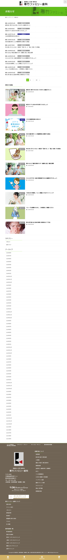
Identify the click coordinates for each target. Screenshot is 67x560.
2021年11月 (9, 421)
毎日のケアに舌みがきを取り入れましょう (16, 30)
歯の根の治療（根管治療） (41, 457)
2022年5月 (8, 403)
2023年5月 (8, 368)
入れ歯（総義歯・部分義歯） (42, 477)
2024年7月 (8, 326)
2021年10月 (9, 424)
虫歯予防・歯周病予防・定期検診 (43, 468)
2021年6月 (8, 435)
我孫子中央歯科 (9, 534)
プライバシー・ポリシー (22, 444)
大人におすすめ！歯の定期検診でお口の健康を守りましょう (20, 58)
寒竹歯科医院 (9, 531)
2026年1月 (8, 273)
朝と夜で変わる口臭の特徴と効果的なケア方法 (17, 74)
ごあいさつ (8, 510)
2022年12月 (9, 382)
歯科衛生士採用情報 (11, 445)
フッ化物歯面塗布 (40, 474)
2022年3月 (8, 409)
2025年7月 (8, 291)
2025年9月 (8, 285)
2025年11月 (9, 279)
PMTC (37, 471)
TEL (59, 558)
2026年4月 (8, 264)
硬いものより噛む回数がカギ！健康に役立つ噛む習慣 (19, 52)
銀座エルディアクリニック (12, 545)
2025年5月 (8, 297)
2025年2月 (8, 306)
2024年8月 (8, 323)
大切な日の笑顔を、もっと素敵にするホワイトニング (19, 63)
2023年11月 (9, 350)
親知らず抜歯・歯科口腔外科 (42, 462)
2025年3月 (8, 303)
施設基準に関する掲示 (11, 518)
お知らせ (24, 34)
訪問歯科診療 (39, 491)
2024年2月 (8, 341)
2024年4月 (8, 335)
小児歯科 (38, 460)
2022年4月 (8, 406)
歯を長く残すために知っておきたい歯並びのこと (17, 25)
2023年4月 (8, 371)
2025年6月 (8, 294)
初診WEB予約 (41, 558)
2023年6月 (8, 365)
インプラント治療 (40, 479)
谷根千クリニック (10, 548)
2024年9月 (8, 320)
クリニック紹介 (9, 507)
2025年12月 (9, 276)
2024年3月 (8, 338)
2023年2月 (8, 376)
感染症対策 (8, 513)
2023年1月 (8, 379)
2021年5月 (8, 438)
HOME (8, 558)
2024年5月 (8, 332)
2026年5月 (8, 261)
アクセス (8, 521)
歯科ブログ (23, 23)
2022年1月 (8, 415)
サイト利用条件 (10, 444)
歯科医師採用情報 (48, 444)
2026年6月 (8, 258)
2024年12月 (9, 311)
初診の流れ (8, 504)
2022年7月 (8, 397)
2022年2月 (8, 412)
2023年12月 (9, 347)
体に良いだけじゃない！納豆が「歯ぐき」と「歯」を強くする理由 (22, 47)
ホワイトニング (39, 485)
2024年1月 (8, 344)
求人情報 (8, 524)
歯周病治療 (38, 465)
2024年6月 (8, 329)
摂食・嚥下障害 (39, 488)
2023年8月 (8, 359)
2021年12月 (9, 418)
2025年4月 (8, 300)
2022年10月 (9, 388)
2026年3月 (8, 267)
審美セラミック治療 (40, 482)
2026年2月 (8, 270)
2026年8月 (8, 252)
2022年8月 (8, 394)
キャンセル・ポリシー (36, 444)
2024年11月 (9, 314)
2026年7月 (8, 255)
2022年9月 (8, 391)
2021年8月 (8, 430)
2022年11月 (9, 385)
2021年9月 (8, 427)
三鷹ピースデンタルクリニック (13, 540)
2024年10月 (9, 317)
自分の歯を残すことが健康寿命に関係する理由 (17, 41)
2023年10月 (9, 353)
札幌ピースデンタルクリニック (13, 543)
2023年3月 (8, 373)
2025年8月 (8, 288)
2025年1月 (8, 309)
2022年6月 (8, 400)
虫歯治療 (38, 454)
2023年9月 (8, 356)
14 (36, 80)
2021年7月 (8, 432)
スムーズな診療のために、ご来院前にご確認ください (19, 69)
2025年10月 (9, 282)
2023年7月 (8, 362)
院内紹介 (8, 515)
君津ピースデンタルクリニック (13, 537)
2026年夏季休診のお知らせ (12, 36)
